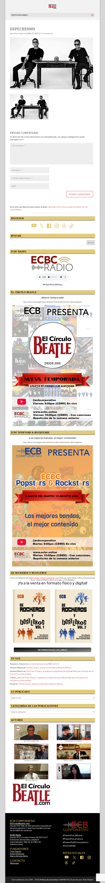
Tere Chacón (15, 851)
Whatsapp (14, 863)
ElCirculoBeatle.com (20, 823)
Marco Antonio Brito (19, 856)
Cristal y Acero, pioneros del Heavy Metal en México (48, 667)
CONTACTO (64, 880)
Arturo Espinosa (20, 33)
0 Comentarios (46, 33)
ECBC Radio (15, 835)
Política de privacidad (49, 880)
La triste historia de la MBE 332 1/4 (44, 664)
